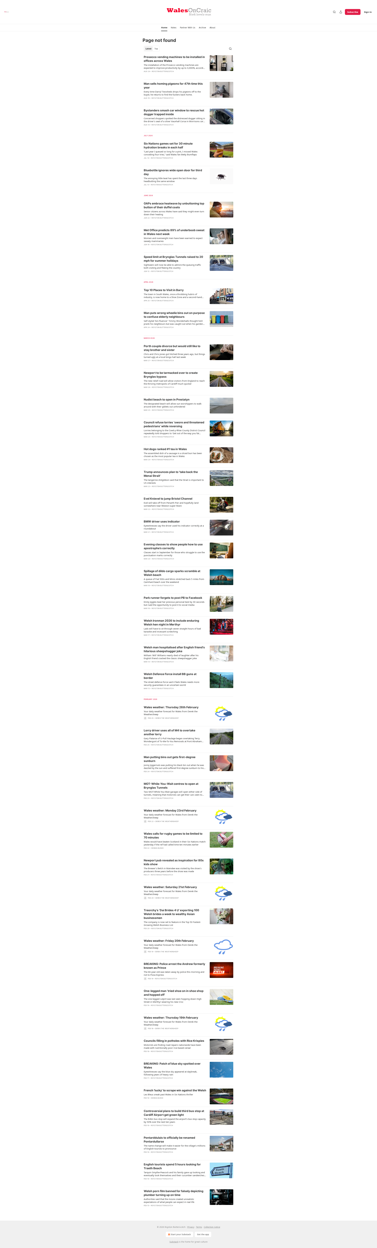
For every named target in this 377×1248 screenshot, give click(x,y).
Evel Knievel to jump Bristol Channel (168, 498)
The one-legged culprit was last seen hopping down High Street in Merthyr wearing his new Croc (172, 1000)
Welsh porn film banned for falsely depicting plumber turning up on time (173, 1193)
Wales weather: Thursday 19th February (171, 1017)
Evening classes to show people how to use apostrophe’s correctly (173, 546)
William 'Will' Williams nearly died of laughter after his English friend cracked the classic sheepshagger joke (171, 657)
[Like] (146, 188)
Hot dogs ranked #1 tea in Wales (165, 449)
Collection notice (212, 1227)
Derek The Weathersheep (167, 718)
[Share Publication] (341, 12)
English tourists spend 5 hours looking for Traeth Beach (172, 1166)
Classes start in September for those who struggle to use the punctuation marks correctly (174, 554)
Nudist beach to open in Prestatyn (167, 399)
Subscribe (352, 11)
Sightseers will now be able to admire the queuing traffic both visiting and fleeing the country (172, 266)
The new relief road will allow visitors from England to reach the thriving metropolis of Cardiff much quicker (174, 382)
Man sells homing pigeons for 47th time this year (173, 85)
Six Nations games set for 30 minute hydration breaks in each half (168, 145)
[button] (164, 27)
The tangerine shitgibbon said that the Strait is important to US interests (174, 481)
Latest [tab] (148, 48)
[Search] (334, 12)
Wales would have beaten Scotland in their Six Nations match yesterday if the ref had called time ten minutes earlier (175, 843)
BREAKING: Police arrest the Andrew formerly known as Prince (174, 965)
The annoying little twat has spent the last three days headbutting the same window (170, 180)
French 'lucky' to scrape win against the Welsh (175, 1090)
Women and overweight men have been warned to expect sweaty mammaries (173, 240)
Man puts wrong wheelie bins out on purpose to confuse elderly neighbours (174, 314)
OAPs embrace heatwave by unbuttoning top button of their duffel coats (174, 205)
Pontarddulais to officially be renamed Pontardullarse (169, 1139)
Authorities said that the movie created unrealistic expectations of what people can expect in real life (169, 1200)
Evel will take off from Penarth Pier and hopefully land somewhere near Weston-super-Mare (171, 504)
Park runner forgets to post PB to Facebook (173, 598)
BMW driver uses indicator (162, 521)
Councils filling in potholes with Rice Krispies (174, 1041)
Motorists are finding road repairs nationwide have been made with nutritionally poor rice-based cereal (172, 1046)
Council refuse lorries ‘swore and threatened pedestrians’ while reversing (174, 424)
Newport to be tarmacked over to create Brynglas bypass (171, 374)
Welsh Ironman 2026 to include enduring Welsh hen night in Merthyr (171, 622)
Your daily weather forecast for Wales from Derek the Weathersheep (170, 713)
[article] (188, 66)
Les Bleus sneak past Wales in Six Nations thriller (168, 1094)
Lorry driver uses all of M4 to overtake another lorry (169, 732)
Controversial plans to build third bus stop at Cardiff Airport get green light (174, 1113)
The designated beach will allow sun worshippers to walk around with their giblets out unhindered (172, 405)
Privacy (190, 1227)
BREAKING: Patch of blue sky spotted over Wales (172, 1065)
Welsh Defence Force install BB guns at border (170, 676)
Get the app (203, 1234)
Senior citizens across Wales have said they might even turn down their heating (174, 213)
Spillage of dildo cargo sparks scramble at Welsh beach (172, 573)
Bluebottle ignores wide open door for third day (173, 172)
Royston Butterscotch (163, 71)
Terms (199, 1227)
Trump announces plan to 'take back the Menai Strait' (171, 474)
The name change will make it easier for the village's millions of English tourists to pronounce (174, 1147)
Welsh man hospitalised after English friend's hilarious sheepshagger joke (174, 649)
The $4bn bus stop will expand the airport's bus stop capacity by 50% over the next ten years (175, 1120)
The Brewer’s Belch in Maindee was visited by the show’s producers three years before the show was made (172, 870)
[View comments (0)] (166, 75)
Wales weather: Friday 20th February (169, 940)
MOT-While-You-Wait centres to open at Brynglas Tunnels (171, 785)
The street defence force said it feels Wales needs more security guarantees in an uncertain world (171, 683)
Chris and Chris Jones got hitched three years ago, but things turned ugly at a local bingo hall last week (174, 355)
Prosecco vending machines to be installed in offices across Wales (174, 59)
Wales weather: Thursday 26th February (171, 707)
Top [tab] (156, 48)
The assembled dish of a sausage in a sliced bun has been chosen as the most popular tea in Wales (173, 455)
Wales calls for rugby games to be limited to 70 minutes (173, 835)
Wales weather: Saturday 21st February (170, 887)
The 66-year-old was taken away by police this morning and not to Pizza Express (174, 973)
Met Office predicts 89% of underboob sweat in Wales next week (174, 232)
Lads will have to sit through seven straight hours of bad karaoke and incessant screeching (172, 630)
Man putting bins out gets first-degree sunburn (169, 759)
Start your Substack (181, 1234)
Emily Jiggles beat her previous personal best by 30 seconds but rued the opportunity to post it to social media (174, 603)
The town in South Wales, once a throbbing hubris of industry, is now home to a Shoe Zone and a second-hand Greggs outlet (173, 296)
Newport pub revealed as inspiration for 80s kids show (174, 862)
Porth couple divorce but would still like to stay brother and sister (172, 348)
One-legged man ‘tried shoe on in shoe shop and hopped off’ (174, 992)
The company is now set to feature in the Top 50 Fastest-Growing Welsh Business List (172, 923)
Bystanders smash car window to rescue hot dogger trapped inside (174, 112)
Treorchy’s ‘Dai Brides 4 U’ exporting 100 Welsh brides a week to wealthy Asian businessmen (171, 914)
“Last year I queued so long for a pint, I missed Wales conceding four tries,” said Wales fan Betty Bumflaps (170, 153)
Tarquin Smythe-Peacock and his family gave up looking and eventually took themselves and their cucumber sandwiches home (174, 1174)
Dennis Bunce (157, 848)
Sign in (368, 11)
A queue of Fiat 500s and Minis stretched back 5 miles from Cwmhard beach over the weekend (174, 580)
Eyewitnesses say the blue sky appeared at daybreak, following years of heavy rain (170, 1073)
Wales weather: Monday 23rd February (170, 810)
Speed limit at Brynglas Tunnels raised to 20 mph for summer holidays (173, 258)
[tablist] (152, 49)
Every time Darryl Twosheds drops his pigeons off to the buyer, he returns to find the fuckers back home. (172, 93)
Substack (174, 1241)
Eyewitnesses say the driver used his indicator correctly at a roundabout (174, 527)
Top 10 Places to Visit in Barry (164, 290)
